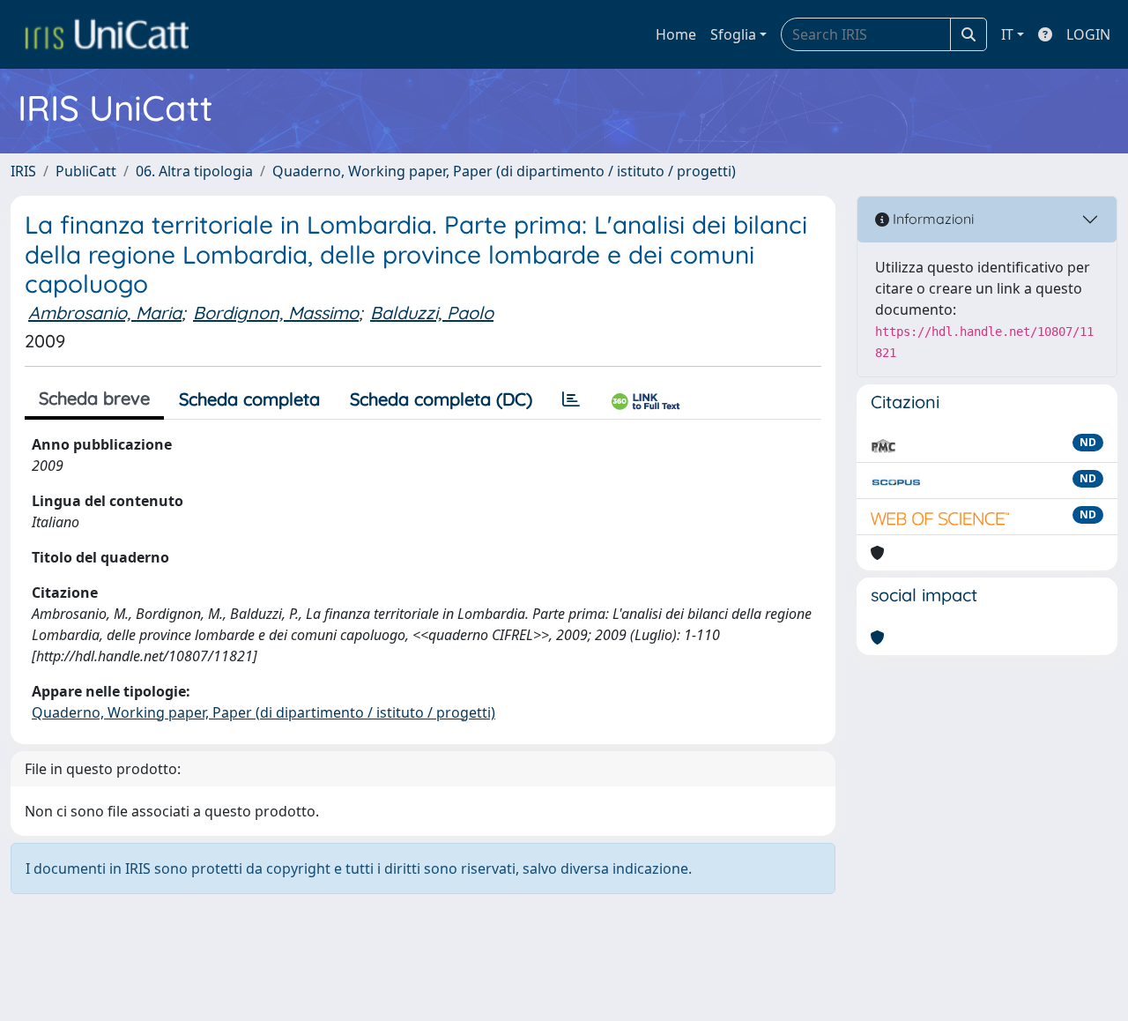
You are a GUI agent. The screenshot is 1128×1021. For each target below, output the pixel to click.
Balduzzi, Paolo (432, 313)
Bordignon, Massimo (276, 313)
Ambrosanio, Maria (105, 313)
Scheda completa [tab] (249, 399)
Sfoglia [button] (733, 34)
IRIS (23, 171)
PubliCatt (86, 171)
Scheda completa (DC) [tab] (441, 399)
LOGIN (1088, 34)
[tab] (571, 399)
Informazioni (931, 218)
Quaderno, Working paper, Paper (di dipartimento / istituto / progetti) (504, 171)
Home (676, 34)
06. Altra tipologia (194, 171)
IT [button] (1007, 34)
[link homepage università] (107, 34)
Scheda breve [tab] (94, 398)
